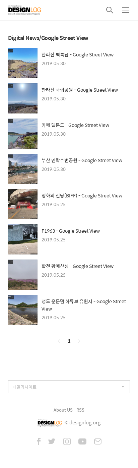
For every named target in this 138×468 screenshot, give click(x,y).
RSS (80, 409)
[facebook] (39, 442)
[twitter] (52, 442)
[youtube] (82, 442)
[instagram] (67, 442)
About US (63, 409)
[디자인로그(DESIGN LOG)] (25, 10)
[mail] (97, 442)
